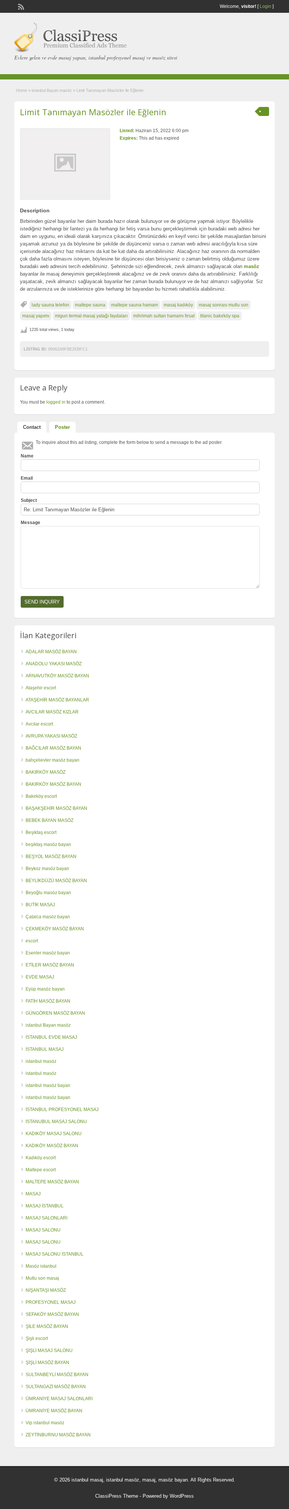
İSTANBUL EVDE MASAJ (51, 1037)
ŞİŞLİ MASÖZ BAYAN (47, 1362)
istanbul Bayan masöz (52, 90)
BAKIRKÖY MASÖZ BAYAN (53, 784)
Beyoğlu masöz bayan (48, 892)
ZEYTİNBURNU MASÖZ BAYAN (58, 1434)
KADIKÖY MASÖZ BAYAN (52, 1145)
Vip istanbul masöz (45, 1422)
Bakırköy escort (41, 796)
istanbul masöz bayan (48, 1085)
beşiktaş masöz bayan (48, 844)
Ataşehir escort (41, 687)
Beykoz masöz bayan (47, 868)
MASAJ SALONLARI (46, 1218)
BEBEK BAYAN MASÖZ (49, 820)
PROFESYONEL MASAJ (51, 1302)
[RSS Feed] (20, 6)
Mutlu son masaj (42, 1278)
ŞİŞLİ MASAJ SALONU (49, 1350)
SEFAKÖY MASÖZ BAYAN (52, 1314)
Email (27, 478)
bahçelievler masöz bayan (52, 760)
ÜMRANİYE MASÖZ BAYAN (54, 1410)
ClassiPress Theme (116, 1496)
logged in (55, 402)
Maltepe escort (41, 1169)
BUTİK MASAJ (40, 904)
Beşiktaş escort (41, 832)
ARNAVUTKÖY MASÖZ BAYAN (57, 675)
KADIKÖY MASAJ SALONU (54, 1133)
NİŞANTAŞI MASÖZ (46, 1290)
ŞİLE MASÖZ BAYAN (47, 1326)
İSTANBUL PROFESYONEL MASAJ (62, 1109)
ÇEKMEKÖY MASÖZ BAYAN (55, 928)
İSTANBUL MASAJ (45, 1049)
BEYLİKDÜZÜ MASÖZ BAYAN (56, 880)
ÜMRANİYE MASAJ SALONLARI (59, 1398)
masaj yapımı (35, 316)
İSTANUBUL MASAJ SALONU (56, 1121)
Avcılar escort (39, 724)
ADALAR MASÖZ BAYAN (51, 651)
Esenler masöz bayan (48, 953)
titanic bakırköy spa (219, 316)
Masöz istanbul (41, 1266)
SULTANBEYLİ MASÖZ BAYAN (57, 1374)
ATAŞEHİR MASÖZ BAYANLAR (57, 700)
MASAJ (33, 1194)
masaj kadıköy (178, 305)
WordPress (182, 1496)
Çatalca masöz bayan (48, 916)
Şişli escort (37, 1338)
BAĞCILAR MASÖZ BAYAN (53, 748)
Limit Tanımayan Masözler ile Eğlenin (93, 111)
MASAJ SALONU (43, 1230)
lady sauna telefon (50, 305)
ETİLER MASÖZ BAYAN (50, 965)
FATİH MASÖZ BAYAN (48, 1001)
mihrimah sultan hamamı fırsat (164, 316)
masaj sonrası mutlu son (223, 305)
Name (27, 456)
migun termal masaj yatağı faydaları (91, 316)
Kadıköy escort (41, 1157)
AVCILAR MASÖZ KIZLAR (52, 712)
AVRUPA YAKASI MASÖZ (51, 736)
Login (265, 6)
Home (21, 90)
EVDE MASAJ (40, 977)
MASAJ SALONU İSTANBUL (55, 1254)
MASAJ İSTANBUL (45, 1206)
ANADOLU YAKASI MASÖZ (54, 663)
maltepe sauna (90, 305)
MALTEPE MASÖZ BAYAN (52, 1181)
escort (32, 941)
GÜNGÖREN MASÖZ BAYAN (55, 1013)
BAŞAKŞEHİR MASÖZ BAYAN (56, 808)
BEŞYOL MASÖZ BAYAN (51, 856)
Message (30, 522)
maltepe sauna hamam (134, 305)
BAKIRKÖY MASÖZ (45, 772)
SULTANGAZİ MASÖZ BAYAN (56, 1386)
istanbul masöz (41, 1061)
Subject (29, 500)
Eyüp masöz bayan (45, 989)
